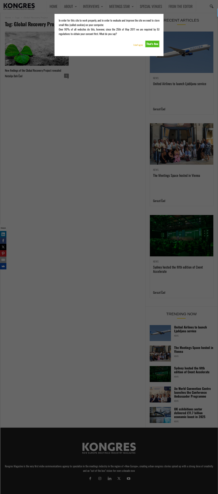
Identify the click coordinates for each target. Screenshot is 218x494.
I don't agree (138, 44)
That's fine (152, 44)
